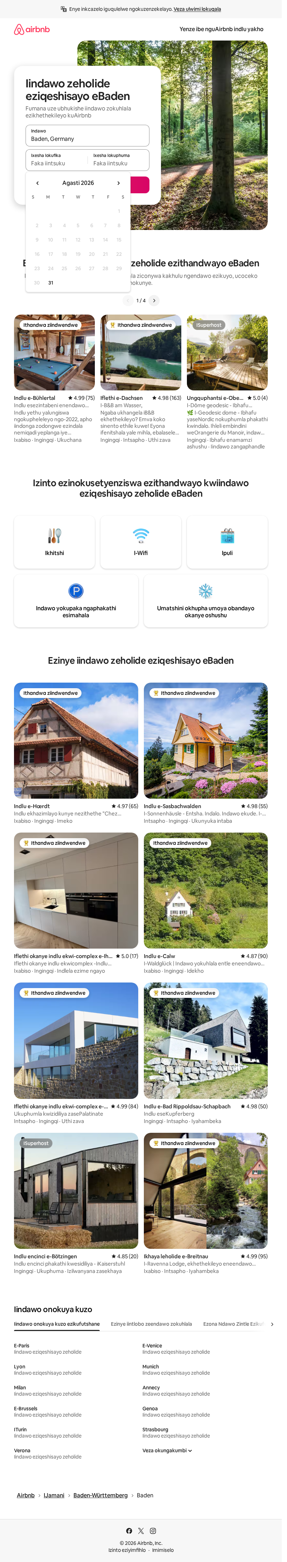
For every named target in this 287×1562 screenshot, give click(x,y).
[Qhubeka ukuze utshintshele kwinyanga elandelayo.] (118, 183)
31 (50, 283)
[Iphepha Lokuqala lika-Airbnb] (32, 29)
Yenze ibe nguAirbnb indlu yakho (222, 29)
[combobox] (87, 139)
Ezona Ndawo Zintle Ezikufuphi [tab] (238, 1324)
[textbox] (56, 163)
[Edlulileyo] (128, 300)
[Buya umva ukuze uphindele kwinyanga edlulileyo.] (38, 183)
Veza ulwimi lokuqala (197, 9)
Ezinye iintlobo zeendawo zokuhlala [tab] (151, 1324)
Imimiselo (163, 1550)
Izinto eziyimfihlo (127, 1550)
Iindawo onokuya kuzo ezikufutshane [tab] (57, 1324)
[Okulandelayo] (154, 300)
